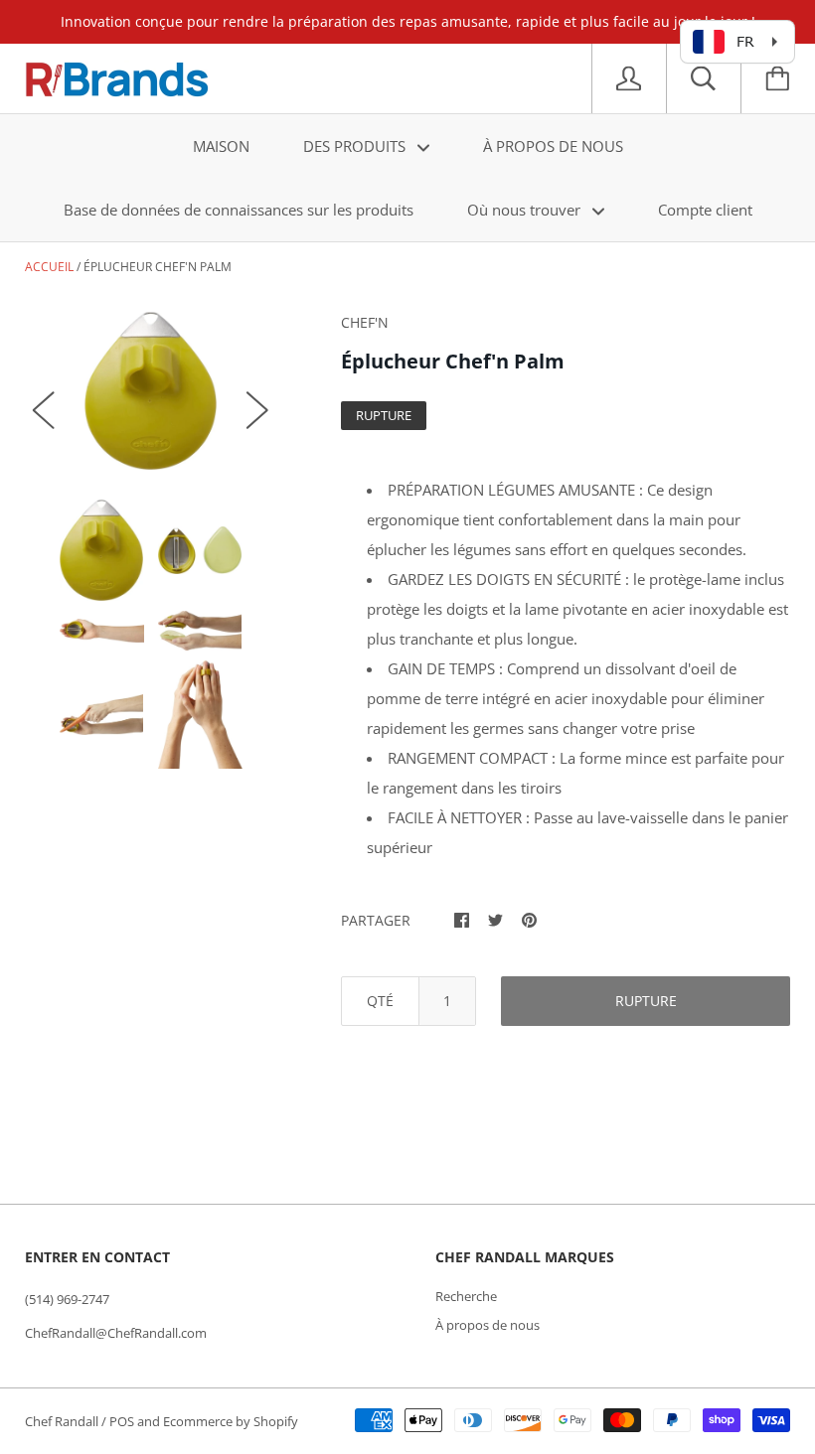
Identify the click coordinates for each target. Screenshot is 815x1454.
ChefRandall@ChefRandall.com (116, 1333)
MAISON (221, 146)
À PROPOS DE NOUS (553, 146)
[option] (150, 391)
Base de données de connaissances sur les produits (238, 209)
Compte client (705, 209)
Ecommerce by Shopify (230, 1421)
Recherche (466, 1296)
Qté (380, 1000)
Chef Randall (63, 1421)
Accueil (49, 266)
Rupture (646, 1000)
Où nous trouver (525, 209)
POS (121, 1421)
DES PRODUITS (356, 146)
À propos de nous (487, 1325)
